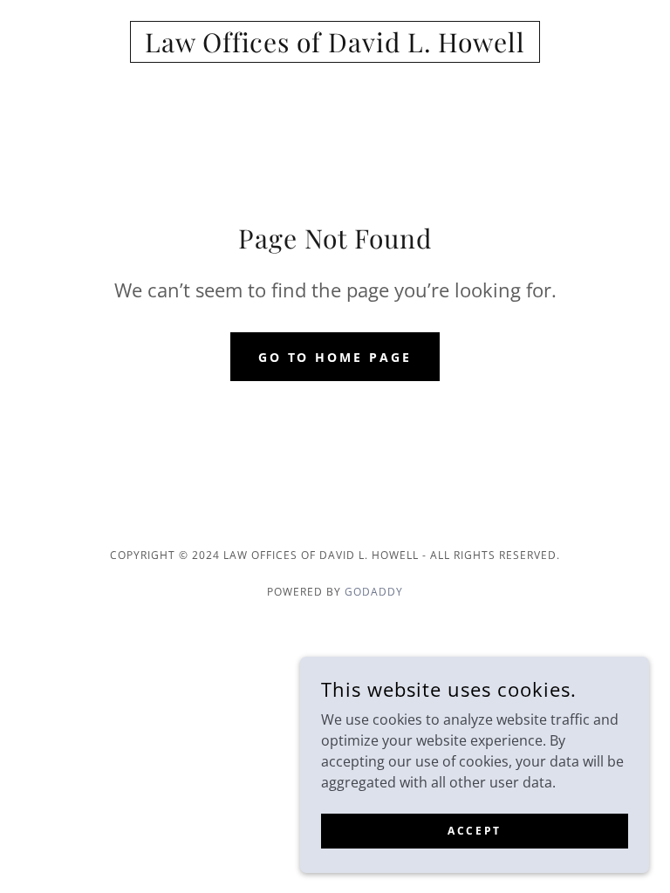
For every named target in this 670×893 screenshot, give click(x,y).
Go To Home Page (335, 357)
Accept (474, 830)
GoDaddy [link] (374, 591)
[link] (335, 47)
